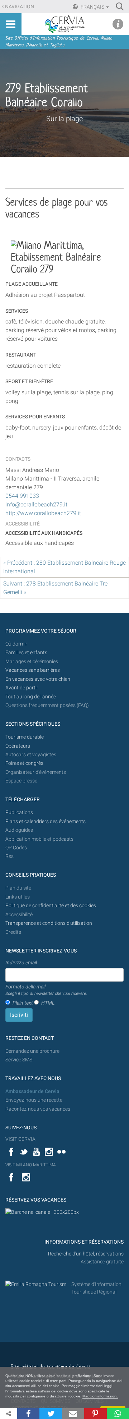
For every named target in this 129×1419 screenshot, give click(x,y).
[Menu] (11, 24)
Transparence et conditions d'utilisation (48, 923)
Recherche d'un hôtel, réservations (86, 1254)
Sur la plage (64, 118)
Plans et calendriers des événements (45, 821)
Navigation (19, 6)
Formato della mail (46, 990)
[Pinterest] (95, 1413)
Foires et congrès (24, 763)
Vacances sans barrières (32, 670)
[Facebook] (28, 1413)
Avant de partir (21, 688)
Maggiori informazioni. (100, 1396)
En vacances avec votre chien (38, 679)
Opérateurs (17, 746)
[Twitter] (50, 1413)
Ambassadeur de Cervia (32, 1091)
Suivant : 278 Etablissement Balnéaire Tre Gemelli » (55, 588)
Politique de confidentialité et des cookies (50, 906)
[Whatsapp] (118, 1413)
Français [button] (92, 7)
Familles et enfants (26, 652)
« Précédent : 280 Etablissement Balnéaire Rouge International (64, 567)
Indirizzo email (21, 962)
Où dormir (16, 644)
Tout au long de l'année (30, 697)
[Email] (73, 1413)
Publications (19, 812)
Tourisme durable (24, 737)
